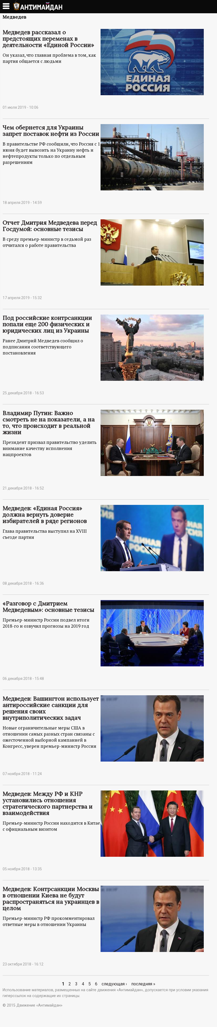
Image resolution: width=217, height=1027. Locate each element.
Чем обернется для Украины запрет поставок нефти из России (51, 130)
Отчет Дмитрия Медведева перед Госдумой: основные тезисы (50, 226)
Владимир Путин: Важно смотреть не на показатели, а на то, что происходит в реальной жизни (49, 422)
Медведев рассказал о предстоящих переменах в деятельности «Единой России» (48, 38)
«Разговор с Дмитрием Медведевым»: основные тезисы (48, 606)
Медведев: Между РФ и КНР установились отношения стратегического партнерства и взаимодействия (48, 803)
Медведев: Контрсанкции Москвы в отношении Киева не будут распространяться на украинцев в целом (51, 898)
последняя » (143, 983)
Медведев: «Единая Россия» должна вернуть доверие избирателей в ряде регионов (45, 514)
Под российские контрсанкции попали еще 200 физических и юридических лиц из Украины (47, 324)
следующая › (114, 983)
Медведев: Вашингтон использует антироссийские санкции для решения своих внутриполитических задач (51, 708)
